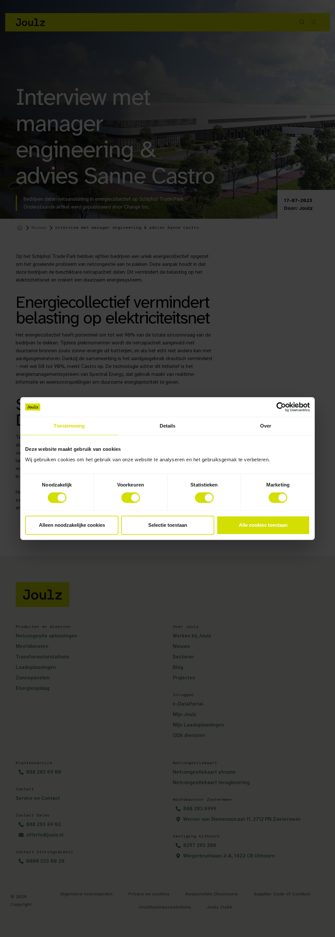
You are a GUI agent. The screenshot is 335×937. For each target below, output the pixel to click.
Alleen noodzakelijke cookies (72, 525)
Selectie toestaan (167, 525)
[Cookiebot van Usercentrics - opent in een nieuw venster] (281, 407)
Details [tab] (168, 426)
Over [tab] (265, 426)
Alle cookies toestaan (263, 525)
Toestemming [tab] (69, 426)
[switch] (130, 497)
